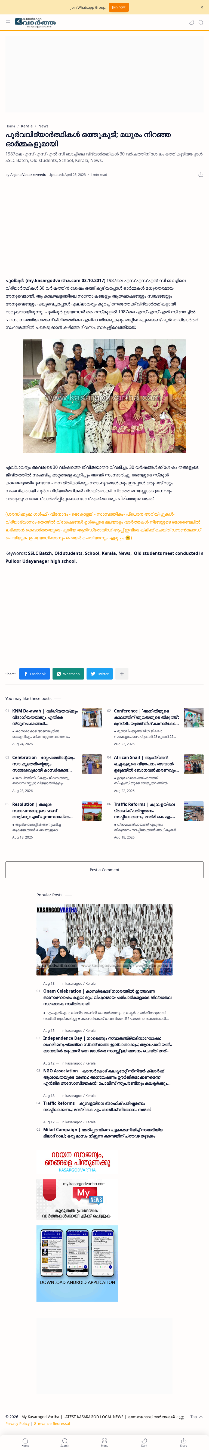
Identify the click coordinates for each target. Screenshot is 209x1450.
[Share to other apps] (121, 674)
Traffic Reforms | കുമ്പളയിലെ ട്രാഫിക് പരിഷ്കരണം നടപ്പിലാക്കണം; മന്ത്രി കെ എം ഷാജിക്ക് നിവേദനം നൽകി (144, 811)
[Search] (201, 22)
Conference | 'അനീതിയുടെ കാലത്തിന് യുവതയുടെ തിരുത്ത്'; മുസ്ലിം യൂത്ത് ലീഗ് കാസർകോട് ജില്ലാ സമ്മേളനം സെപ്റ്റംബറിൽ (146, 717)
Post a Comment (104, 869)
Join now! (118, 7)
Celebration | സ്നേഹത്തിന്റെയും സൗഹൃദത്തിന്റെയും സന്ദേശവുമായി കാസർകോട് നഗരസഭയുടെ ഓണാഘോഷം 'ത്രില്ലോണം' (43, 764)
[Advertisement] (104, 74)
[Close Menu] (202, 7)
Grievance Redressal (52, 1423)
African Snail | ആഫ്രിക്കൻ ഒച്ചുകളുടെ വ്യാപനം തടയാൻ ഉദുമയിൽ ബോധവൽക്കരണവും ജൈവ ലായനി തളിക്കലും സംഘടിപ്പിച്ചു (145, 764)
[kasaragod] (75, 983)
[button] (192, 22)
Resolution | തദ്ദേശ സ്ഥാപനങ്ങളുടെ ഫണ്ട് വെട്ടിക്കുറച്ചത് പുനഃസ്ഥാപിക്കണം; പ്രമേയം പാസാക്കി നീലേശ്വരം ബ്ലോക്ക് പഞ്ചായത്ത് (44, 811)
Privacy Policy (17, 1423)
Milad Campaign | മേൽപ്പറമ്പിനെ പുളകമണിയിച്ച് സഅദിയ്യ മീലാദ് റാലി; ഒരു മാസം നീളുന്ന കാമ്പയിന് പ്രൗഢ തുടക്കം (103, 1133)
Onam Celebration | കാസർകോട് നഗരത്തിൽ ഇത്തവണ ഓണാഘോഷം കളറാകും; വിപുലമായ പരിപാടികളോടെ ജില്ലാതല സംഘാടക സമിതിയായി (107, 997)
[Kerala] (90, 983)
